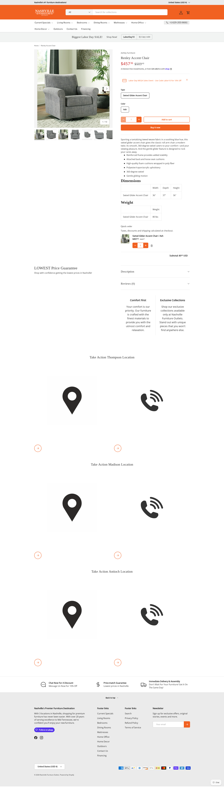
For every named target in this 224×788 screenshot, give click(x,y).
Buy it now (155, 127)
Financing (86, 29)
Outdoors (58, 29)
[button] (188, 13)
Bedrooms (82, 22)
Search (128, 713)
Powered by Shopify (67, 775)
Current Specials (42, 22)
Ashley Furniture (128, 53)
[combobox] (117, 12)
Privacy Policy (131, 718)
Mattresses (119, 22)
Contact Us (72, 29)
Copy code (145, 37)
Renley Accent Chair (48, 45)
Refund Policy (131, 722)
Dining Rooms (100, 22)
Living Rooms (63, 22)
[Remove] (151, 245)
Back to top (111, 698)
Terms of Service (133, 727)
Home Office (137, 22)
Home (36, 45)
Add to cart (167, 119)
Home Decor (41, 29)
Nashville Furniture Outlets (49, 775)
